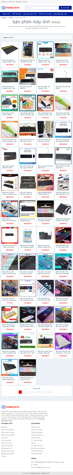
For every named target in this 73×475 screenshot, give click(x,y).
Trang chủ (4, 1)
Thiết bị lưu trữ (35, 437)
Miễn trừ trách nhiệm (7, 435)
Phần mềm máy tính (60, 14)
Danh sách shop (6, 443)
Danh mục (11, 1)
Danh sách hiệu (6, 440)
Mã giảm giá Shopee (7, 453)
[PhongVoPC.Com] (10, 7)
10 (49, 392)
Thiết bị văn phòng (37, 451)
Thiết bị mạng (16, 14)
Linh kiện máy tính (36, 445)
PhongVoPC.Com (34, 473)
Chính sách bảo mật (7, 429)
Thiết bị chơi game (45, 14)
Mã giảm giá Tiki (6, 448)
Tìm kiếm (66, 8)
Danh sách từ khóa (7, 445)
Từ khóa (11, 17)
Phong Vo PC (45, 473)
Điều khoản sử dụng (7, 432)
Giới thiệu (18, 1)
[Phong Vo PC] (10, 407)
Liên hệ (25, 1)
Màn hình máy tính (30, 14)
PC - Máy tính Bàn (36, 440)
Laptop (33, 443)
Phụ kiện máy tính (36, 453)
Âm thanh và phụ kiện (38, 448)
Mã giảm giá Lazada (7, 451)
